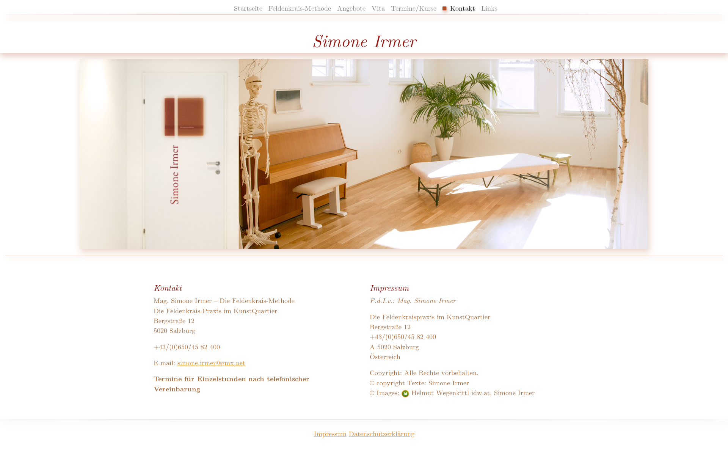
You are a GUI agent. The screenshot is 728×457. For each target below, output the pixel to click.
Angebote (351, 8)
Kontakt (461, 8)
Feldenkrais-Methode (299, 8)
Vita (378, 8)
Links (489, 8)
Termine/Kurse (413, 8)
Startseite (248, 8)
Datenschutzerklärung (381, 433)
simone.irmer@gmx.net (211, 362)
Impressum (330, 433)
